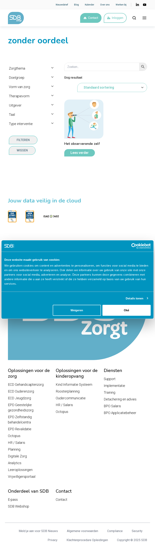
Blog (76, 4)
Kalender (89, 4)
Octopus (14, 436)
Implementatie (114, 386)
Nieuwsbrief (62, 4)
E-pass (13, 499)
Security (137, 531)
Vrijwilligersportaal (21, 476)
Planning (14, 449)
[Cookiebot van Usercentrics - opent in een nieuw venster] (134, 246)
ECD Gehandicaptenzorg (26, 384)
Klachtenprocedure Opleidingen (87, 540)
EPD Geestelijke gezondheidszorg (20, 407)
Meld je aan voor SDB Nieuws (38, 531)
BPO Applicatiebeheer (120, 413)
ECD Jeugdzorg (19, 398)
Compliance (115, 531)
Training (109, 392)
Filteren (23, 140)
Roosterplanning (68, 391)
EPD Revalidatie (19, 429)
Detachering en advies (120, 399)
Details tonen (134, 298)
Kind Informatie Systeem (74, 384)
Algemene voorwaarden (82, 531)
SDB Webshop (18, 506)
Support (109, 379)
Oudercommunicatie (71, 398)
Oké (126, 310)
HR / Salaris (16, 443)
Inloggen (117, 18)
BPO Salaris (112, 406)
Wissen (22, 150)
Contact (93, 18)
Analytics (14, 463)
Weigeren (77, 310)
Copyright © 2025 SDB (132, 540)
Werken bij (121, 4)
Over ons (105, 4)
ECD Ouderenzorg (21, 391)
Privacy (52, 540)
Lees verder (80, 153)
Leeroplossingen (20, 470)
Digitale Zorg (17, 456)
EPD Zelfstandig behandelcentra (20, 419)
